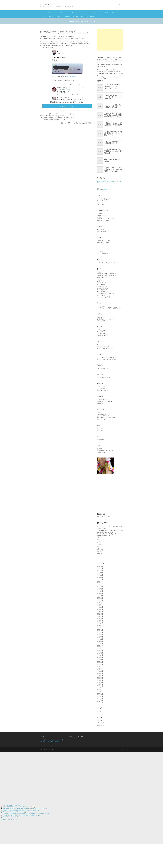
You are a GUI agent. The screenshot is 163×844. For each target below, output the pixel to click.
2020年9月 (100, 693)
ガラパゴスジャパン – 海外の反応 (106, 417)
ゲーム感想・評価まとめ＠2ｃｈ (105, 293)
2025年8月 (100, 588)
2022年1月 (100, 664)
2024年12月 (100, 602)
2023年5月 (100, 636)
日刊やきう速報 (101, 321)
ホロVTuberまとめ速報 (103, 220)
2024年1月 (100, 622)
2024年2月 (100, 620)
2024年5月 (100, 615)
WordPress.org (101, 726)
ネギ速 (99, 202)
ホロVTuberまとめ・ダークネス (105, 219)
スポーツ (87, 12)
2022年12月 (100, 645)
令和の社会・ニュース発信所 (104, 401)
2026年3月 (100, 576)
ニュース (94, 12)
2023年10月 (100, 627)
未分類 (99, 711)
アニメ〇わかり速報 (102, 253)
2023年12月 (100, 624)
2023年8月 (100, 631)
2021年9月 (100, 672)
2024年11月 (100, 604)
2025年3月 (100, 597)
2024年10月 (100, 606)
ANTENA (44, 4)
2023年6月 (100, 634)
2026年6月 (100, 570)
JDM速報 (99, 412)
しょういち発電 (101, 388)
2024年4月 (100, 616)
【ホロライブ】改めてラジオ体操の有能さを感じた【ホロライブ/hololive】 (20, 810)
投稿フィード (100, 722)
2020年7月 (100, 696)
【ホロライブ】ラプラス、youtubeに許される (13, 812)
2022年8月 (100, 652)
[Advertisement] (110, 40)
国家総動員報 (100, 403)
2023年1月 (100, 643)
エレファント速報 (102, 231)
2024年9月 (100, 608)
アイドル (61, 12)
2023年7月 (100, 632)
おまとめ (103, 181)
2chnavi (99, 181)
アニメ (67, 12)
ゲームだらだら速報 (102, 288)
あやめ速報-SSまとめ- (103, 230)
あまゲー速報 (100, 277)
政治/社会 (67, 16)
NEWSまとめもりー (102, 330)
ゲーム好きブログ (102, 290)
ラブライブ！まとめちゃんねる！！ (106, 357)
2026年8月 (100, 567)
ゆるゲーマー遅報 (102, 283)
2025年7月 (100, 590)
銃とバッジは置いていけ (103, 335)
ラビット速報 (100, 204)
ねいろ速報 (100, 428)
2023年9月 (100, 629)
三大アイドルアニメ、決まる (9, 817)
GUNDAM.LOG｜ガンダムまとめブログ (107, 263)
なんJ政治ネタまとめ (102, 215)
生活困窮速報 (100, 439)
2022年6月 (100, 656)
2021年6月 (100, 677)
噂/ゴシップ (52, 16)
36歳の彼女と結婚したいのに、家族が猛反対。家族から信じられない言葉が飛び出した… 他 (24, 808)
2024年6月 (100, 613)
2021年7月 (100, 675)
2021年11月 (100, 668)
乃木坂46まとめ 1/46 (102, 368)
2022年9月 (100, 650)
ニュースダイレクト (102, 332)
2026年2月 (100, 577)
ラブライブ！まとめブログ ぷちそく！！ (108, 359)
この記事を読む (67, 106)
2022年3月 (100, 661)
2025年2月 (100, 599)
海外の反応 (75, 16)
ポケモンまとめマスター (103, 346)
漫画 (82, 16)
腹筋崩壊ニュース (102, 333)
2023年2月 (100, 641)
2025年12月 (100, 581)
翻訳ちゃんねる (101, 419)
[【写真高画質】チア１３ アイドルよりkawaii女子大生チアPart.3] (105, 458)
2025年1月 (100, 600)
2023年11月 (100, 625)
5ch (42, 12)
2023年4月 (100, 638)
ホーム (99, 537)
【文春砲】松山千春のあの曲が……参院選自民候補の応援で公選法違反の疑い (20, 815)
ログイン (99, 720)
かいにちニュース (102, 414)
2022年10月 (100, 648)
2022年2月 (100, 663)
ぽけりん (99, 344)
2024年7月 (100, 611)
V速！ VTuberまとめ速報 (103, 241)
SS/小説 (48, 12)
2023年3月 (100, 640)
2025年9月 (100, 586)
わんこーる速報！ (102, 284)
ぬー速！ (99, 217)
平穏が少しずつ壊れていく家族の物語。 (12, 805)
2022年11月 (100, 647)
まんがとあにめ (101, 252)
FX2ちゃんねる (101, 387)
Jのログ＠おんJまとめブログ (104, 199)
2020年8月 (100, 695)
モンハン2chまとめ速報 (103, 297)
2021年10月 (100, 670)
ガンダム (74, 12)
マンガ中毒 (100, 430)
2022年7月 (100, 654)
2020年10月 (100, 691)
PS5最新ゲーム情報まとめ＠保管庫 (106, 274)
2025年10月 (100, 584)
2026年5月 (100, 572)
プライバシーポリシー (104, 12)
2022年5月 (100, 657)
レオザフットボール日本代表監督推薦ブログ (109, 308)
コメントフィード (102, 724)
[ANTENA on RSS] (120, 5)
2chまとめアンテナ (112, 181)
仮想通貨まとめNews (102, 390)
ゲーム (80, 12)
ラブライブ (44, 16)
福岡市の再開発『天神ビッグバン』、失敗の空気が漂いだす (16, 807)
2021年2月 (100, 684)
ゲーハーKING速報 (102, 286)
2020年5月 (100, 700)
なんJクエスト (100, 213)
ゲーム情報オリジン (102, 291)
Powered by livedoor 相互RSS (9, 819)
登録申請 (92, 16)
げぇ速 (99, 279)
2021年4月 (100, 680)
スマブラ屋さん (101, 295)
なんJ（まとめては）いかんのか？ (106, 319)
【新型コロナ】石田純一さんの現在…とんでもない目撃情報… (76, 123)
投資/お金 (60, 16)
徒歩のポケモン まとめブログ (105, 348)
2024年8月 (100, 609)
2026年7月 (100, 568)
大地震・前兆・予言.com (103, 377)
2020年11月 (100, 689)
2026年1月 (100, 579)
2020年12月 (100, 688)
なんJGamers (100, 281)
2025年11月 (100, 583)
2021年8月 (100, 673)
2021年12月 (100, 666)
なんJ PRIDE (100, 317)
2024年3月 (100, 618)
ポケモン (114, 12)
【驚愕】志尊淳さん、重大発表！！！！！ (53, 120)
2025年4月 (100, 595)
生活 (86, 16)
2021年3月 (100, 682)
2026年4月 (100, 574)
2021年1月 (100, 686)
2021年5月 (100, 679)
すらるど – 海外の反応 (103, 416)
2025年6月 (100, 592)
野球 (98, 546)
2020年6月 (100, 698)
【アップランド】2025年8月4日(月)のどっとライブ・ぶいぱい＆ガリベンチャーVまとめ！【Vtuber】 (26, 813)
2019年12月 (100, 702)
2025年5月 (100, 593)
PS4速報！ (100, 272)
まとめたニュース (102, 201)
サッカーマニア (101, 306)
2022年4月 (100, 659)
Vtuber (54, 12)
